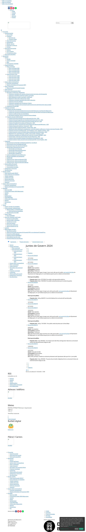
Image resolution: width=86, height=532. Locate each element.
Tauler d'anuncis (14, 266)
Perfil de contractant (15, 485)
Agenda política (13, 383)
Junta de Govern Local (37, 242)
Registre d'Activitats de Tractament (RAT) (19, 492)
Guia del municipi (14, 454)
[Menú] (1, 30)
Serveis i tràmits (11, 476)
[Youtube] (11, 8)
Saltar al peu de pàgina (7, 3)
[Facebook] (9, 8)
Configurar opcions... (64, 528)
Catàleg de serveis (14, 482)
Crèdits (47, 511)
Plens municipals (16, 248)
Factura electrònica (14, 484)
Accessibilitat (49, 517)
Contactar (10, 6)
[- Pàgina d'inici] (19, 25)
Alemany (14, 16)
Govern (11, 245)
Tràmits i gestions (14, 481)
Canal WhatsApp (14, 502)
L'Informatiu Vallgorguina (16, 504)
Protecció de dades (50, 514)
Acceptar (81, 528)
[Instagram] (13, 8)
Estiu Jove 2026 (13, 495)
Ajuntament (13, 242)
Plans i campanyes (14, 264)
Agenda (12, 380)
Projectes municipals (15, 271)
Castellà (14, 13)
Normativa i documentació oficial (18, 467)
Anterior (10, 419)
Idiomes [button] (12, 10)
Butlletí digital (13, 501)
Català (13, 11)
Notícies (12, 378)
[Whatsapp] (16, 8)
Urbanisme (12, 272)
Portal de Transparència (15, 490)
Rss (11, 508)
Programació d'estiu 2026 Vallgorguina (19, 496)
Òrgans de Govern (24, 242)
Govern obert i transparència (17, 263)
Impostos (12, 487)
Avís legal (48, 515)
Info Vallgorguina (14, 386)
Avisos (11, 381)
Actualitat (10, 493)
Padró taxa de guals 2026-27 (16, 478)
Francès (14, 17)
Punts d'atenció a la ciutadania (17, 479)
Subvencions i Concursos (16, 275)
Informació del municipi (15, 455)
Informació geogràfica (15, 457)
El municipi (10, 452)
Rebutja (76, 528)
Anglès (13, 14)
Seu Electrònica (13, 277)
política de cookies (72, 526)
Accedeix (10, 398)
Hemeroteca (13, 507)
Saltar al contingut (6, 2)
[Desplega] (17, 242)
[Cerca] (72, 23)
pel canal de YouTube (69, 272)
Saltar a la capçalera (7, 0)
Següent (14, 419)
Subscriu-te (10, 429)
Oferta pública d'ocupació (16, 274)
